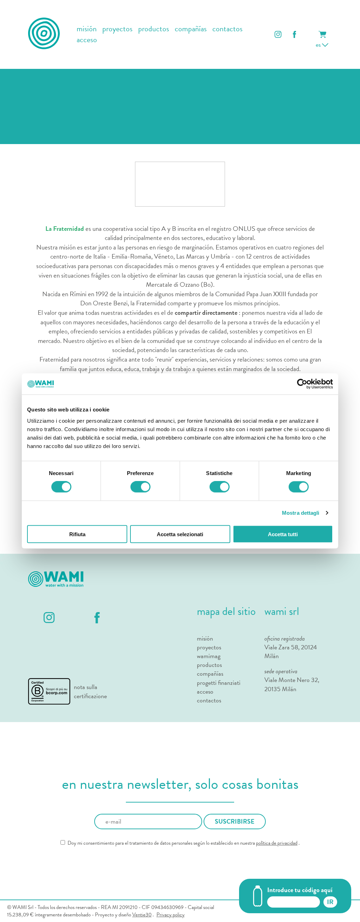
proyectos (117, 29)
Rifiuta (77, 534)
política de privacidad (276, 843)
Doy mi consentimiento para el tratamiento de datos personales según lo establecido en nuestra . (183, 843)
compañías (191, 29)
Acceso (205, 691)
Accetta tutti (283, 534)
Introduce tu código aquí (300, 890)
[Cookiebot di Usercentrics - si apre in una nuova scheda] (302, 384)
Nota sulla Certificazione (90, 691)
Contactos (209, 700)
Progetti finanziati (218, 682)
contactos (227, 29)
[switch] (140, 487)
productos (153, 29)
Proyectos (209, 647)
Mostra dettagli (301, 513)
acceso (87, 39)
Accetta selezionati (180, 534)
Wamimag (208, 655)
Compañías (210, 673)
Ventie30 (142, 914)
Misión (205, 638)
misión (87, 29)
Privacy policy (170, 914)
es (319, 44)
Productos (209, 664)
